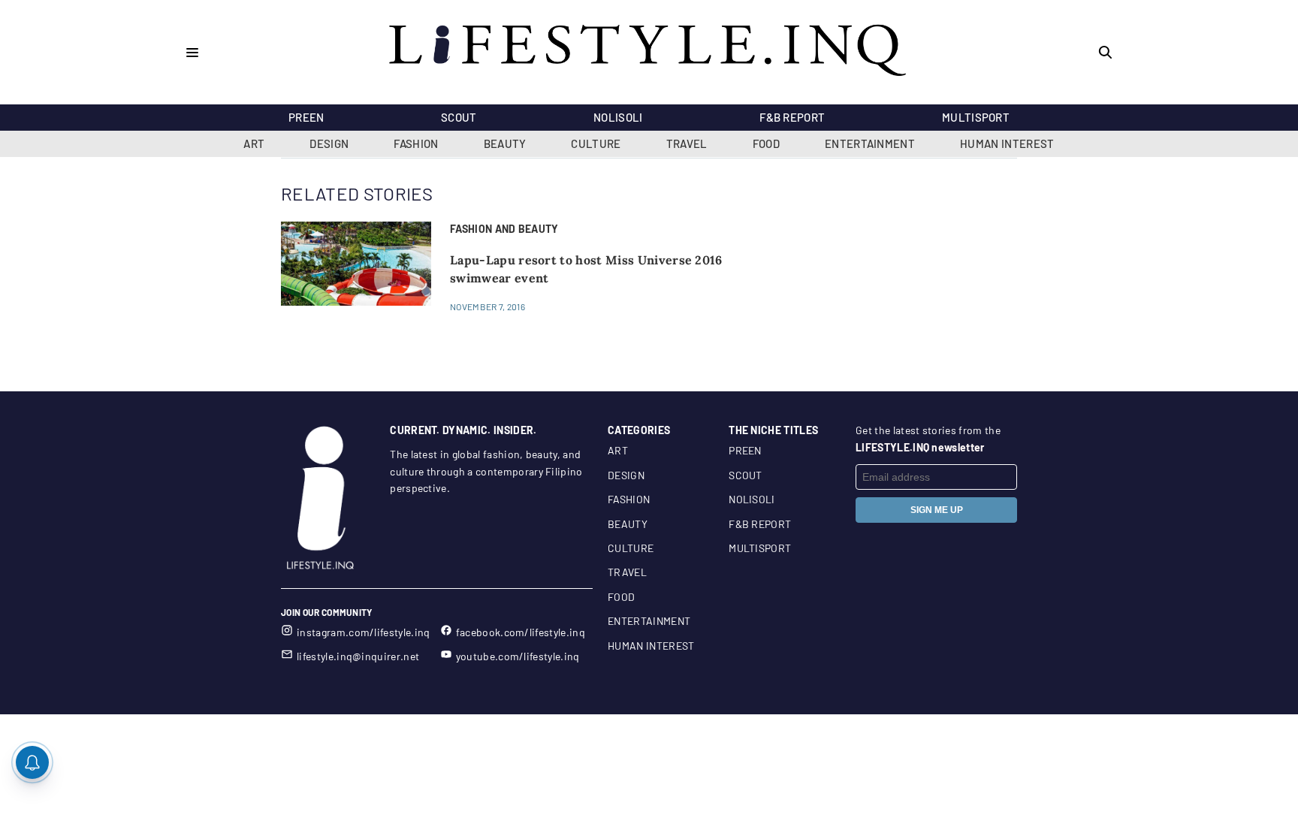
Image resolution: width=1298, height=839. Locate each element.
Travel (687, 143)
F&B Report (792, 117)
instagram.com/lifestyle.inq (363, 632)
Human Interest (1007, 143)
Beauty (505, 143)
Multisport (976, 117)
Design (329, 143)
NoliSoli (618, 117)
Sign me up (936, 510)
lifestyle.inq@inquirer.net (358, 656)
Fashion (416, 143)
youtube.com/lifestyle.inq (518, 656)
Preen (306, 117)
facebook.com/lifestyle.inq (520, 632)
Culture (595, 143)
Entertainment (870, 143)
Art (253, 143)
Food (766, 143)
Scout (459, 117)
